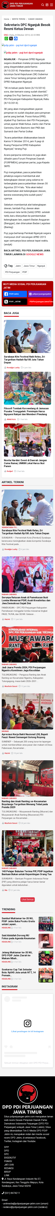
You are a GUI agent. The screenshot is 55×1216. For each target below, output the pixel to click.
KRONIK (5, 731)
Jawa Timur (29, 266)
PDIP (24, 272)
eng (6, 35)
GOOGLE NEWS (35, 254)
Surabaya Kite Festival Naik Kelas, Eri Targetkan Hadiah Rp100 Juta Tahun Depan (24, 359)
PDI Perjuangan (12, 272)
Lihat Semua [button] (27, 899)
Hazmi (7, 619)
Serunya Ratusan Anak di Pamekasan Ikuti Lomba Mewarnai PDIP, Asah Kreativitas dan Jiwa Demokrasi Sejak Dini (26, 600)
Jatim (18, 266)
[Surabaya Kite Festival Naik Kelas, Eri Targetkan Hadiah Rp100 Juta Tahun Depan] (27, 508)
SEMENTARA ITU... (10, 527)
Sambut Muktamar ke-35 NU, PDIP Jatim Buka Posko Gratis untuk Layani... (18, 921)
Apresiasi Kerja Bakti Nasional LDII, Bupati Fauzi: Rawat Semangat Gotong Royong (25, 736)
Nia (6, 890)
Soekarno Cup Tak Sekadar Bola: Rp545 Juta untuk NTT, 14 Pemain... (19, 972)
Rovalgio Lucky (13, 368)
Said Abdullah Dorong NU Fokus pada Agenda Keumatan (18, 937)
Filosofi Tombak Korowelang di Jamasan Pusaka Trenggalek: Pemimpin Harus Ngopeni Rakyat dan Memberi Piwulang (26, 411)
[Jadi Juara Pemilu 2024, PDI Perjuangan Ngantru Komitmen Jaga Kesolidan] (27, 644)
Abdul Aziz (11, 419)
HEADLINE (6, 928)
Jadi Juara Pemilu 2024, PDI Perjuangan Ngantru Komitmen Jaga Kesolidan (24, 669)
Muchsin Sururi (11, 686)
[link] (19, 45)
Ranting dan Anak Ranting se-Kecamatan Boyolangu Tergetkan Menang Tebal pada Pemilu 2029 (25, 804)
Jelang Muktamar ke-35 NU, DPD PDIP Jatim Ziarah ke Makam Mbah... (17, 955)
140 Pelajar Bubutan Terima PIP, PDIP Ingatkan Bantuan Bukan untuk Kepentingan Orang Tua (27, 873)
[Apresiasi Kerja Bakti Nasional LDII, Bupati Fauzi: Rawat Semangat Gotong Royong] (27, 711)
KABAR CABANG (9, 594)
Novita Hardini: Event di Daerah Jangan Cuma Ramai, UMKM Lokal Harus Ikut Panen (25, 463)
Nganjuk (41, 266)
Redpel (10, 471)
